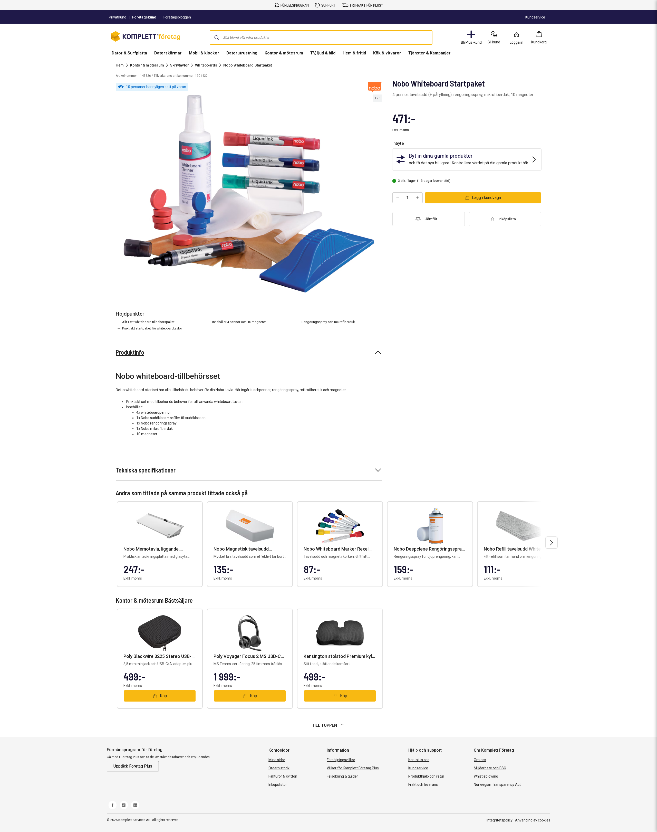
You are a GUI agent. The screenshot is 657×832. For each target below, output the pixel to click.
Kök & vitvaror (387, 53)
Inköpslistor (277, 784)
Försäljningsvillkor (341, 760)
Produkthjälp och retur (426, 776)
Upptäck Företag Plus (132, 766)
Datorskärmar (168, 53)
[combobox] (321, 37)
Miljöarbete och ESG (490, 768)
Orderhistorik (278, 768)
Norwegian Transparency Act (497, 784)
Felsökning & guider (342, 776)
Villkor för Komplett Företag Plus (353, 768)
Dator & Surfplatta (129, 53)
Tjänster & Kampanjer (429, 53)
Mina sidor (276, 760)
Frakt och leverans (423, 784)
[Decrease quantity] (398, 198)
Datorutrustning (241, 53)
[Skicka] (216, 37)
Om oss (480, 760)
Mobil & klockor (204, 53)
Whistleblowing (486, 776)
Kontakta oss (418, 760)
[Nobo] (375, 87)
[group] (249, 193)
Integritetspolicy (500, 820)
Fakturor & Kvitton (282, 776)
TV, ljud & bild (322, 53)
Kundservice (418, 768)
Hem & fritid (354, 53)
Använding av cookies (532, 820)
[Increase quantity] (417, 198)
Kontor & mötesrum (284, 53)
